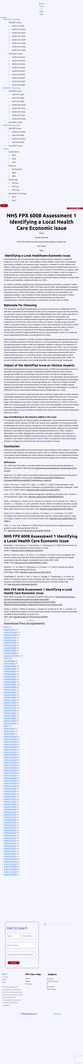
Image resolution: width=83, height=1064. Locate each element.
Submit (9, 914)
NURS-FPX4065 (18, 81)
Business (12, 166)
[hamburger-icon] (3, 17)
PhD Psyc (16, 190)
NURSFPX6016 (10, 799)
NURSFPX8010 (10, 671)
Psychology (13, 180)
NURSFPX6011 (10, 796)
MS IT (14, 200)
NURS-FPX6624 (10, 783)
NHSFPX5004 (9, 729)
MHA (14, 159)
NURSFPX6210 (10, 825)
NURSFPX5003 (10, 789)
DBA (14, 176)
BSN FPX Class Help (11, 19)
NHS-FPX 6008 (18, 101)
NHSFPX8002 (9, 661)
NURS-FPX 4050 (19, 43)
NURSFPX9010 (10, 700)
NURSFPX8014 (10, 677)
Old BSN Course (15, 22)
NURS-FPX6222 (10, 760)
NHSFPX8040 (9, 664)
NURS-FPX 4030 (19, 36)
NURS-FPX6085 (10, 742)
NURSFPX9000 (10, 697)
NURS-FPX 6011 (18, 108)
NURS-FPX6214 (10, 757)
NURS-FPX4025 (18, 68)
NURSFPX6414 (10, 841)
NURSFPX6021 (10, 802)
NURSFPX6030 (10, 809)
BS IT (14, 197)
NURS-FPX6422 (10, 770)
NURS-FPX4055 (18, 78)
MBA (14, 173)
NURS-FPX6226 (10, 765)
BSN (6, 627)
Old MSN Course (15, 91)
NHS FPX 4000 (18, 26)
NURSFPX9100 (10, 710)
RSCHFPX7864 (10, 723)
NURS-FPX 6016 (19, 112)
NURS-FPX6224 (10, 763)
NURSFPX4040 (10, 645)
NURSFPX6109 (10, 820)
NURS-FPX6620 (10, 778)
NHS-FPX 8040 (18, 142)
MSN (6, 726)
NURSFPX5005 (10, 791)
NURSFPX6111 (10, 822)
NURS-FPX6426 (10, 776)
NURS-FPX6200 (10, 755)
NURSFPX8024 (10, 684)
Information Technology (17, 193)
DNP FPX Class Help (11, 125)
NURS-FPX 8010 (19, 132)
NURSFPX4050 (10, 648)
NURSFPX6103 (10, 812)
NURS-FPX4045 (18, 75)
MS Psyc (15, 187)
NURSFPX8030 (10, 687)
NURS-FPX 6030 (19, 105)
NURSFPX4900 (10, 653)
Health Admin (14, 152)
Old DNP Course (15, 128)
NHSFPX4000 (9, 630)
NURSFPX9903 (10, 718)
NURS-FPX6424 (10, 773)
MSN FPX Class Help (11, 88)
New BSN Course (15, 54)
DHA (14, 162)
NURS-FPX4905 (18, 85)
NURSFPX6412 (10, 838)
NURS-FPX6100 (10, 744)
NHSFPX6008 (9, 734)
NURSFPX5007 (10, 794)
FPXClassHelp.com (29, 1014)
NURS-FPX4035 (18, 71)
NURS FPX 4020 (18, 33)
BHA (14, 155)
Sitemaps (57, 1014)
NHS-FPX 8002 (18, 135)
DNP (6, 658)
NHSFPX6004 (9, 731)
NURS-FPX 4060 (19, 47)
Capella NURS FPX (11, 656)
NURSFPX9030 (10, 705)
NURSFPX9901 (10, 713)
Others (6, 149)
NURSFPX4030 (10, 643)
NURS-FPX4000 (18, 57)
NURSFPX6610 (10, 846)
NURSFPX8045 (10, 692)
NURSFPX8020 (10, 679)
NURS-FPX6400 (10, 768)
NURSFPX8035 (10, 690)
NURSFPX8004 (10, 666)
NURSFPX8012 (10, 674)
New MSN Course (16, 122)
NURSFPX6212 (10, 828)
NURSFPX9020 (10, 703)
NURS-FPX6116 (10, 752)
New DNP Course (15, 146)
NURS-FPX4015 (18, 64)
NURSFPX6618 (10, 856)
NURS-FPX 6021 (19, 115)
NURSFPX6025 (10, 804)
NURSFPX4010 (10, 638)
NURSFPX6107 (10, 817)
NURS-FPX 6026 (19, 119)
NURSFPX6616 (10, 854)
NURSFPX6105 (10, 815)
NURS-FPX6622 (10, 781)
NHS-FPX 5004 (18, 94)
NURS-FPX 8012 (19, 139)
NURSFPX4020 (10, 640)
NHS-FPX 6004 (18, 98)
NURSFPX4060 (10, 651)
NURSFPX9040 (10, 708)
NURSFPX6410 (10, 835)
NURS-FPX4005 (18, 61)
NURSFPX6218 (10, 833)
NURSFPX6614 (10, 851)
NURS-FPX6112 (10, 749)
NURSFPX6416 (10, 843)
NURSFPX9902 (10, 716)
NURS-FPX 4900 (19, 50)
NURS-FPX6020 (10, 736)
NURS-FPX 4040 (19, 40)
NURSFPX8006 (10, 669)
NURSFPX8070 (10, 695)
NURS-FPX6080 (10, 739)
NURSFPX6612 (10, 848)
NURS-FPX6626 (10, 786)
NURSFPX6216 (10, 830)
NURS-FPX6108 (10, 747)
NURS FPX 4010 (18, 29)
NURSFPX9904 (10, 721)
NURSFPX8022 (10, 682)
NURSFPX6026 (10, 807)
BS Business (17, 169)
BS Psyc (15, 183)
